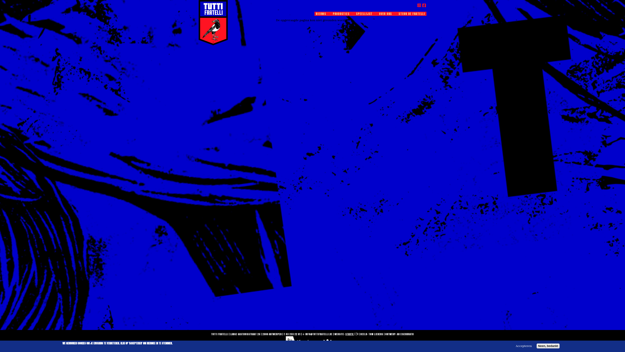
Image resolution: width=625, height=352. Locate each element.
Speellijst (364, 14)
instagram (419, 5)
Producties (341, 14)
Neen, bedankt (548, 346)
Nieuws (321, 14)
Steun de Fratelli (412, 14)
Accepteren (524, 346)
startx (349, 334)
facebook (424, 5)
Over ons (385, 14)
